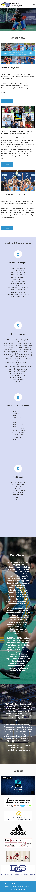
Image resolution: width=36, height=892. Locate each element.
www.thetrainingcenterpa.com (17, 750)
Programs (20, 883)
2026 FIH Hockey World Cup (11, 68)
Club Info (13, 883)
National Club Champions (18, 263)
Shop (14, 886)
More (7, 101)
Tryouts (27, 883)
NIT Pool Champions (18, 334)
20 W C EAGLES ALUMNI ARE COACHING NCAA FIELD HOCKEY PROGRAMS (16, 132)
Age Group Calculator (23, 886)
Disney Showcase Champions (18, 406)
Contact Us (8, 886)
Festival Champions (18, 477)
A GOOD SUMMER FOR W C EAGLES (15, 195)
